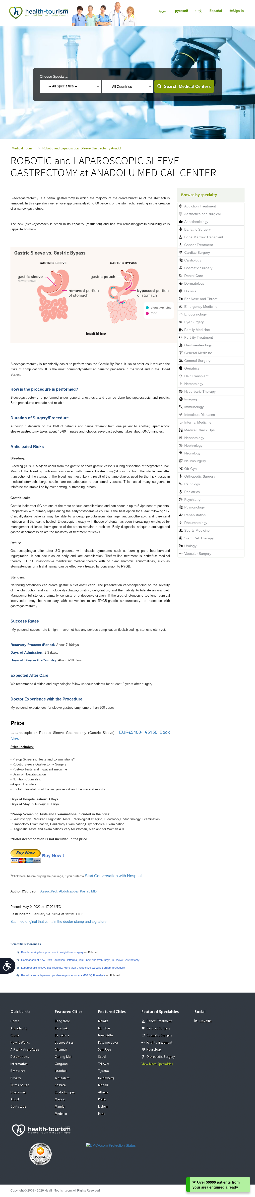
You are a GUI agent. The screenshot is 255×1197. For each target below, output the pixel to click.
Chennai (61, 1049)
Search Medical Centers (187, 86)
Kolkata (60, 1085)
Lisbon (103, 1106)
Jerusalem (62, 1078)
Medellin (61, 1114)
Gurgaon (61, 1064)
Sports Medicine (197, 530)
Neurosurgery (195, 461)
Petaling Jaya (108, 1042)
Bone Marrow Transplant (203, 237)
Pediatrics (192, 492)
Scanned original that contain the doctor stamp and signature (58, 921)
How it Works (20, 1042)
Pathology (192, 484)
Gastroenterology (198, 345)
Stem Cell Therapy (199, 538)
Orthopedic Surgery (199, 476)
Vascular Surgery (197, 554)
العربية (163, 11)
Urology (190, 546)
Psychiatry (192, 500)
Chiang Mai (63, 1057)
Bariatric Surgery (197, 229)
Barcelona (62, 1035)
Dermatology (194, 283)
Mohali (103, 1085)
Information (19, 1064)
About (14, 1099)
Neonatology (194, 438)
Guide (14, 1035)
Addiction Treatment (200, 206)
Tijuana (103, 1071)
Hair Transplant (196, 376)
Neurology (192, 453)
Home (14, 1021)
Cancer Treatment (198, 245)
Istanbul (61, 1071)
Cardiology (192, 260)
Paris (102, 1114)
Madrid (60, 1099)
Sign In (238, 11)
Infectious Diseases (199, 415)
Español (215, 11)
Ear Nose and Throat (200, 299)
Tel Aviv (103, 1064)
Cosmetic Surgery (198, 268)
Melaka (103, 1021)
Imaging (190, 399)
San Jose (104, 1049)
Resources (17, 1071)
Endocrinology (195, 314)
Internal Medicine (197, 422)
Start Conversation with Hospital (114, 876)
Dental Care (193, 276)
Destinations (19, 1057)
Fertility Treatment (198, 337)
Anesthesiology (196, 222)
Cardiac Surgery (197, 252)
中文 (198, 11)
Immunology (194, 407)
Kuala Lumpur (65, 1092)
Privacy (15, 1078)
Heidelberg (106, 1078)
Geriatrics (191, 368)
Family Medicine (197, 330)
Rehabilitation (195, 515)
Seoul (102, 1057)
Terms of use (19, 1085)
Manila (60, 1106)
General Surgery (197, 361)
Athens (103, 1092)
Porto (102, 1099)
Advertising (19, 1028)
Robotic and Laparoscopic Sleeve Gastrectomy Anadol (81, 148)
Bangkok (61, 1028)
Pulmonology (194, 507)
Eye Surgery (194, 322)
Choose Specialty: (54, 76)
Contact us (18, 1106)
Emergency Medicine (200, 307)
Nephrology (193, 445)
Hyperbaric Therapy (200, 391)
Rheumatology (195, 523)
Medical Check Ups (199, 430)
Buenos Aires (64, 1042)
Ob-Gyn (190, 469)
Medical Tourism (23, 148)
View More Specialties (157, 1064)
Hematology (193, 384)
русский (181, 11)
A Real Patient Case (24, 1049)
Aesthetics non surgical (202, 214)
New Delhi (105, 1035)
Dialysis (190, 291)
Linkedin (205, 1021)
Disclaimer (18, 1092)
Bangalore (62, 1021)
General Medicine (198, 353)
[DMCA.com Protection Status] (111, 1144)
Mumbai (104, 1028)
